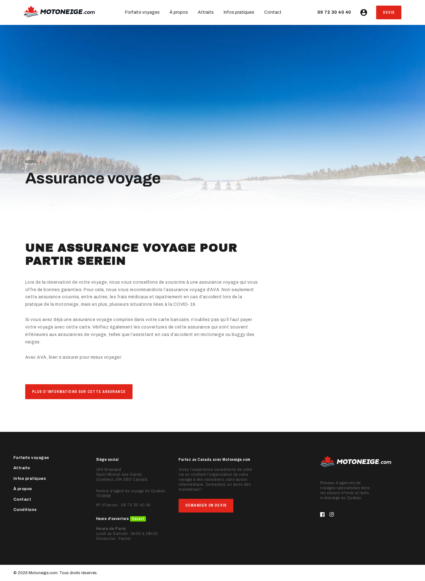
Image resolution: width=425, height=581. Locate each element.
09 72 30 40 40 (334, 12)
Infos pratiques (239, 12)
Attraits (206, 12)
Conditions (25, 510)
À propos (179, 12)
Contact (273, 12)
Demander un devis (206, 505)
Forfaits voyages (142, 12)
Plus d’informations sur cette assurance (79, 391)
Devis (389, 12)
